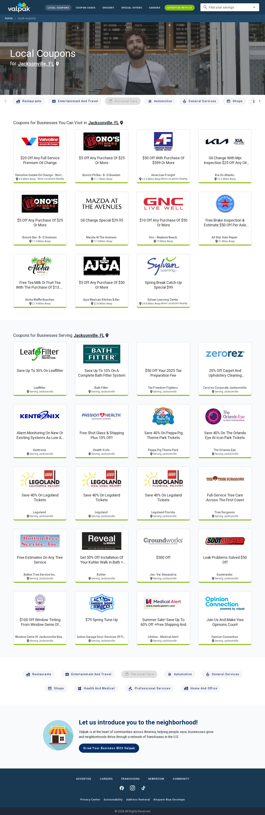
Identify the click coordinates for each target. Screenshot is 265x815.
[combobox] (229, 7)
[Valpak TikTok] (143, 788)
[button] (132, 8)
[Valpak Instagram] (132, 788)
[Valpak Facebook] (121, 788)
